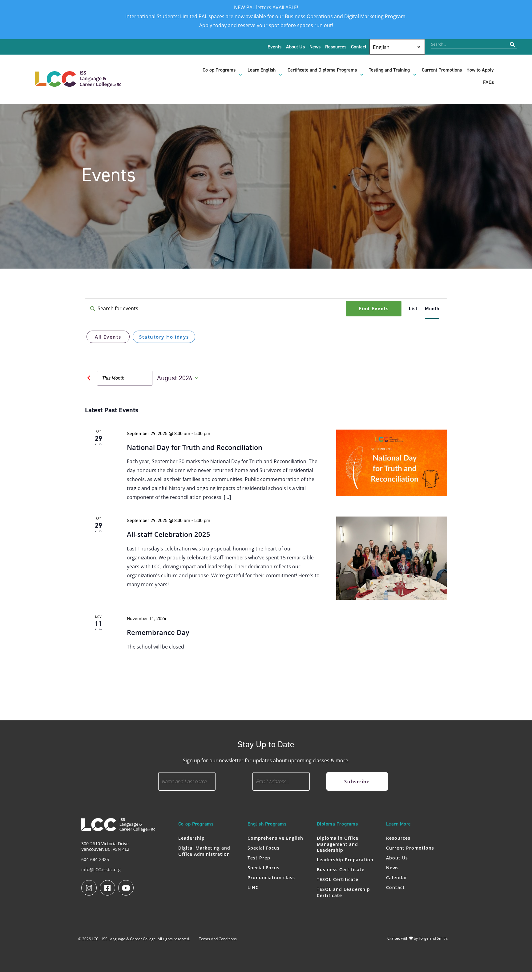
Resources (335, 47)
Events (274, 47)
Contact (358, 47)
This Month (113, 378)
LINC (253, 887)
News (314, 47)
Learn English (262, 70)
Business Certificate (341, 869)
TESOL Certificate (337, 879)
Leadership (191, 838)
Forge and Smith (433, 938)
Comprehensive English (275, 838)
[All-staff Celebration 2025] (391, 558)
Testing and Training (389, 70)
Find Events (374, 308)
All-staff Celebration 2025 (168, 534)
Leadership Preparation (345, 860)
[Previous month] (88, 378)
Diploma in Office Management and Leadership (337, 844)
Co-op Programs (219, 70)
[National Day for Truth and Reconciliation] (391, 463)
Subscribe (357, 781)
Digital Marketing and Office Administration (204, 851)
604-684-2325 (95, 859)
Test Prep (259, 858)
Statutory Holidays (164, 337)
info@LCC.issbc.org (101, 869)
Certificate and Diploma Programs (322, 70)
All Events (108, 337)
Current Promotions (442, 70)
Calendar (396, 877)
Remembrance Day (158, 632)
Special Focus (264, 848)
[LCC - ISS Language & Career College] (78, 84)
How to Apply (480, 70)
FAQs (488, 82)
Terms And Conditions (218, 938)
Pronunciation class (271, 877)
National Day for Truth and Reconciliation (194, 447)
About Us (295, 47)
